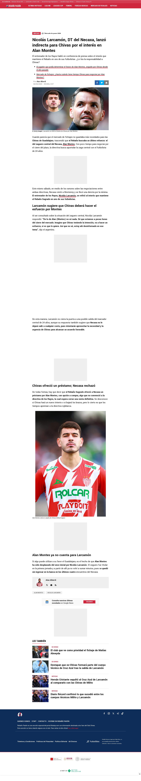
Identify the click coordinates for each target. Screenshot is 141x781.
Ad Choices (73, 741)
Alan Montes (69, 144)
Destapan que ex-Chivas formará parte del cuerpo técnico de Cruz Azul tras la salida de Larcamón (78, 666)
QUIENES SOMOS (23, 721)
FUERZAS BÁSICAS (81, 6)
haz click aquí (73, 728)
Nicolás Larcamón (67, 195)
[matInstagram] (109, 713)
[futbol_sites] (93, 741)
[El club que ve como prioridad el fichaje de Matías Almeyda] (40, 652)
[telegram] (118, 713)
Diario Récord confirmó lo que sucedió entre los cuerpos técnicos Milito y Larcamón (77, 696)
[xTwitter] (113, 713)
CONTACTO (42, 721)
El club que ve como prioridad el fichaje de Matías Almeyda (78, 652)
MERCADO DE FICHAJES (99, 6)
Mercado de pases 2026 (53, 33)
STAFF (34, 721)
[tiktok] (122, 713)
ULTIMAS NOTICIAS (35, 6)
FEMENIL (69, 6)
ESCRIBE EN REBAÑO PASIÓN (58, 721)
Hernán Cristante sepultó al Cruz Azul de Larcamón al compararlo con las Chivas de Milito (79, 681)
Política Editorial (61, 741)
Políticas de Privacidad (44, 741)
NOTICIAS (113, 6)
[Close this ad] (139, 774)
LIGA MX (47, 6)
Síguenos (89, 602)
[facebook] (104, 713)
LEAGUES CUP (58, 6)
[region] (70, 18)
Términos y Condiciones (26, 741)
